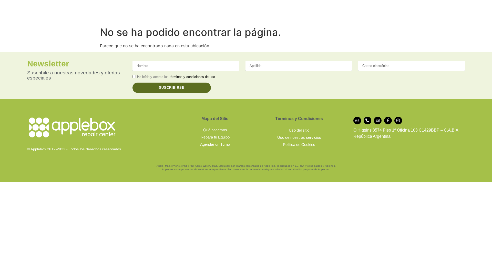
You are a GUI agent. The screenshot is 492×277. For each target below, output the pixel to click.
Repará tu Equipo (215, 137)
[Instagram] (398, 120)
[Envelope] (378, 120)
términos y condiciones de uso (192, 77)
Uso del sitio (299, 130)
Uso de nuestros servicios (299, 137)
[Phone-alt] (367, 120)
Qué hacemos (215, 130)
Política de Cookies (299, 144)
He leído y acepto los (176, 77)
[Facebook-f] (388, 120)
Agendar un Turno (215, 144)
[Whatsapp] (357, 120)
